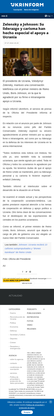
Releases (31, 329)
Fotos (30, 321)
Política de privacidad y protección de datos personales (17, 380)
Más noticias (27, 283)
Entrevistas (33, 317)
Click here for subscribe (16, 280)
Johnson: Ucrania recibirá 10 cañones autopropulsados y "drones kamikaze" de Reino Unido (26, 248)
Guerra (13, 313)
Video (29, 325)
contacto (13, 363)
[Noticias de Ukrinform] (27, 4)
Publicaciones (34, 313)
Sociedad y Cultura (17, 335)
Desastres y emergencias (15, 347)
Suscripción (17, 10)
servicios (13, 373)
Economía (14, 327)
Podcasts (32, 309)
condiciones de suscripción (16, 368)
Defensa (13, 331)
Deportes (13, 339)
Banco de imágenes (31, 10)
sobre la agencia (16, 359)
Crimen (13, 342)
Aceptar (27, 412)
